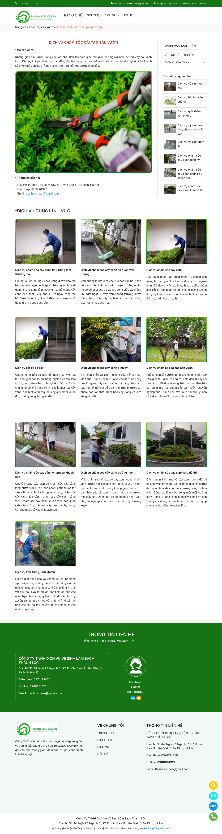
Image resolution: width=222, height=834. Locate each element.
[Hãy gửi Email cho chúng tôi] (211, 796)
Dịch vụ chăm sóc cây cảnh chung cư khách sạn (189, 174)
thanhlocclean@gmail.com (42, 193)
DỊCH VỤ (110, 15)
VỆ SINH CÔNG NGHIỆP (179, 55)
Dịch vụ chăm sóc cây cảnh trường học (107, 472)
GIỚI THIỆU (94, 15)
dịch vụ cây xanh (42, 27)
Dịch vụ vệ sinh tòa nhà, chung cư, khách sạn (191, 129)
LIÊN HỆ (127, 15)
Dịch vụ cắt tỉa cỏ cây (29, 367)
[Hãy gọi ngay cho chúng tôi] (211, 817)
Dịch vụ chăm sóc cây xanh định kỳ (104, 367)
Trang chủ (21, 27)
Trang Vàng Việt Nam (159, 828)
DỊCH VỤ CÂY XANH (177, 62)
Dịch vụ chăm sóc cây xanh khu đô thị (171, 472)
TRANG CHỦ (72, 15)
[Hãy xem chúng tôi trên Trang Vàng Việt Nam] (211, 785)
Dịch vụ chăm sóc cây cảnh (164, 270)
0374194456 (42, 679)
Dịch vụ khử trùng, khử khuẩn (35, 572)
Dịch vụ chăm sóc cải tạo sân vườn (169, 367)
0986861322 (38, 686)
